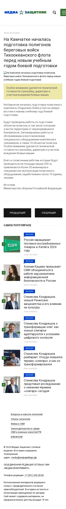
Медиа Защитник (26, 12)
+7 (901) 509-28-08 (34, 475)
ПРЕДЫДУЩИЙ (17, 211)
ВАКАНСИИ (17, 437)
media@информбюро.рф (24, 457)
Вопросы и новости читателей (27, 414)
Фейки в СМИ (18, 424)
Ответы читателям (20, 419)
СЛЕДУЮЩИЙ (48, 211)
